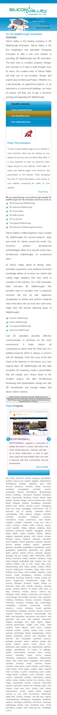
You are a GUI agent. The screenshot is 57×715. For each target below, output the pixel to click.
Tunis (28, 688)
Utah (25, 694)
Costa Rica (38, 522)
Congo (20, 520)
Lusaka (9, 589)
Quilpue (9, 649)
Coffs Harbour (25, 514)
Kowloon (41, 572)
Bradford (37, 495)
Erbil (33, 536)
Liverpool (27, 583)
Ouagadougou (38, 633)
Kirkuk (48, 567)
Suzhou (9, 677)
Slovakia (9, 663)
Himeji (8, 558)
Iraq (49, 561)
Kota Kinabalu (31, 572)
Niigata (48, 622)
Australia (36, 489)
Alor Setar (10, 478)
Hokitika (32, 558)
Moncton (37, 600)
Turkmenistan (11, 691)
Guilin (8, 553)
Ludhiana (38, 586)
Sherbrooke (33, 658)
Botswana (27, 495)
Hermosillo (40, 555)
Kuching (47, 575)
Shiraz (8, 661)
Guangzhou (10, 550)
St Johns (23, 672)
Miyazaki (47, 597)
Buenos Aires (40, 500)
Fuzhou (9, 544)
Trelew (25, 685)
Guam (48, 547)
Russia (38, 655)
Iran (44, 561)
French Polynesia (26, 542)
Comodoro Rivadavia (28, 517)
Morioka (47, 605)
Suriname (40, 674)
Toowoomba (18, 683)
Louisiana (10, 586)
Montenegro (45, 602)
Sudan (48, 672)
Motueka (29, 608)
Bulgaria (16, 503)
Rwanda (48, 655)
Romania (31, 652)
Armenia (29, 486)
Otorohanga (19, 633)
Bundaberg (35, 503)
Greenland (46, 544)
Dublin (22, 533)
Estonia (47, 536)
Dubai (8, 533)
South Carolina (32, 666)
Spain (40, 669)
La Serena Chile (36, 589)
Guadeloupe (39, 547)
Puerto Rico (45, 644)
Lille (49, 580)
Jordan (33, 567)
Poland (9, 636)
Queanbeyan (19, 649)
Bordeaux (17, 495)
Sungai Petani (12, 674)
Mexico (34, 591)
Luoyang (47, 586)
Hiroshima (16, 558)
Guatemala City (36, 550)
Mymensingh (40, 614)
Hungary (14, 561)
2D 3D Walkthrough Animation (24, 34)
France (18, 539)
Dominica (10, 531)
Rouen (29, 655)
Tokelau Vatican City (27, 680)
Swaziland (18, 677)
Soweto (34, 669)
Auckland (10, 489)
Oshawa (9, 633)
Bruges (24, 500)
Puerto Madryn (13, 644)
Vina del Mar (37, 696)
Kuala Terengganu (22, 575)
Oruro (41, 630)
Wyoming (34, 705)
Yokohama (10, 708)
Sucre (41, 672)
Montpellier (10, 605)
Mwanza (18, 614)
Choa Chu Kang (13, 508)
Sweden (27, 677)
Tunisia (35, 688)
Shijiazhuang (45, 658)
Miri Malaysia (45, 594)
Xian (42, 705)
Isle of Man (27, 564)
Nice (27, 622)
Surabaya (24, 674)
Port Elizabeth (39, 636)
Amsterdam (46, 478)
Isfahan (16, 564)
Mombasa (19, 600)
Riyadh (8, 652)
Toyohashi (18, 685)
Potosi (26, 641)
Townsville (46, 683)
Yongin (19, 708)
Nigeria (40, 622)
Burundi (29, 506)
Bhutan (21, 492)
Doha (49, 528)
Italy (43, 564)
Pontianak (18, 636)
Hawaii (25, 555)
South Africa (19, 666)
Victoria (19, 696)
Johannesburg (11, 567)
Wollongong (11, 705)
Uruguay (47, 691)
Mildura (24, 594)
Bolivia (8, 495)
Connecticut (31, 520)
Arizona (9, 486)
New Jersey (30, 616)
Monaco (28, 600)
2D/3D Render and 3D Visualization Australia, (22, 400)
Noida (42, 625)
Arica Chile (45, 484)
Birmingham (31, 492)
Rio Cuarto (32, 649)
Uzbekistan (46, 694)
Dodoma (40, 528)
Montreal (23, 605)
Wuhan (20, 705)
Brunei (30, 500)
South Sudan (23, 669)
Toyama (9, 685)
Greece (36, 544)
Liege (43, 580)
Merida (25, 591)
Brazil (8, 497)
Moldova (9, 600)
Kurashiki (29, 578)
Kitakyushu (18, 569)
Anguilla (34, 481)
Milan (17, 594)
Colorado (9, 517)
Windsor (9, 702)
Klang (36, 569)
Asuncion (47, 486)
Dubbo (15, 533)
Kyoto (8, 580)
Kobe (42, 569)
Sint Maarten (45, 661)
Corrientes (27, 522)
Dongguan (39, 531)
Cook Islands (44, 520)
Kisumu (9, 569)
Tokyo (48, 680)
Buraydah (47, 503)
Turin (41, 688)
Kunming (20, 578)
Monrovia (10, 602)
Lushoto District (20, 589)
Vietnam (27, 696)
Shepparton (21, 658)
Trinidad (37, 685)
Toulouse (36, 683)
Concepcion (11, 520)
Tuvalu (22, 691)
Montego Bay (32, 602)
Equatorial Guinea (22, 536)
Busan (37, 506)
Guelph (48, 550)
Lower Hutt (20, 586)
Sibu (14, 661)
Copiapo (9, 522)
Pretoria (35, 641)
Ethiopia (9, 539)
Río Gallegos (45, 649)
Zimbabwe (46, 708)
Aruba (37, 486)
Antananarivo (45, 481)
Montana (20, 602)
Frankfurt (26, 539)
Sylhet (8, 680)
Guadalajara (28, 547)
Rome (40, 652)
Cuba (32, 525)
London (36, 583)
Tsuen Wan (19, 688)
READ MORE (42, 467)
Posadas (18, 641)
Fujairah (39, 542)
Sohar (29, 663)
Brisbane (27, 497)
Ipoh (32, 561)
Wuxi (27, 705)
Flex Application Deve (21, 122)
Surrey (48, 674)
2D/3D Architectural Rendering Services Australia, (34, 400)
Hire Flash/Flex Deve (21, 116)
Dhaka (24, 528)
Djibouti (32, 528)
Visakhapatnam (12, 699)
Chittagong (46, 506)
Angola (27, 481)
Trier (31, 685)
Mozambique (11, 611)
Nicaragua (18, 622)
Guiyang (38, 553)
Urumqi (9, 694)
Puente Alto (45, 641)
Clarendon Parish (43, 511)
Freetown (36, 539)
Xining (48, 705)
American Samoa (23, 478)
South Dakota (45, 666)
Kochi (48, 569)
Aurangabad (23, 489)
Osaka (48, 630)
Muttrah (9, 614)
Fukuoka (47, 542)
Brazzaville (17, 497)
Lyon (46, 589)
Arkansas (19, 486)
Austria (48, 489)
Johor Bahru (24, 567)
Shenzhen (10, 658)
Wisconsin (37, 702)
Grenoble (18, 547)
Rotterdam (19, 655)
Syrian (15, 680)
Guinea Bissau (26, 553)
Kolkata (9, 572)
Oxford (48, 633)
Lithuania (18, 583)
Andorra (9, 481)
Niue (36, 625)
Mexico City (45, 591)
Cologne (37, 514)
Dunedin (31, 533)
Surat (31, 674)
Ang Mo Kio (18, 481)
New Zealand (34, 619)
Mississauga (11, 597)
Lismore (9, 583)
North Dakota (21, 627)
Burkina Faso (11, 506)
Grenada (9, 547)
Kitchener (29, 569)
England (9, 536)
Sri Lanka (15, 672)
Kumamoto (10, 578)
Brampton (47, 495)
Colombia (47, 514)
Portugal (9, 641)
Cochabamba (11, 514)
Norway (26, 630)
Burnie (21, 506)
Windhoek (47, 699)
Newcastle (46, 619)
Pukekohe (10, 647)
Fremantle (47, 539)
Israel (37, 564)
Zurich (8, 710)
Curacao (39, 525)
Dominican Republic (24, 531)
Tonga (8, 683)
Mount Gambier (43, 608)
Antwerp (22, 484)
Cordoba (17, 522)
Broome (16, 500)
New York (20, 619)
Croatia (25, 525)
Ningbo (29, 625)
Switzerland (38, 677)
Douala (48, 531)
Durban (40, 533)
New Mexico (41, 616)
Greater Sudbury (22, 544)
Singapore (33, 661)
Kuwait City (46, 578)
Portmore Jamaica (42, 638)
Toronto (28, 683)
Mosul (19, 608)
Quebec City (26, 647)
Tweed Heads (34, 691)
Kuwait (37, 578)
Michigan (10, 594)
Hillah (48, 555)
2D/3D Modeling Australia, (42, 398)
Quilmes (47, 647)
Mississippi (23, 597)
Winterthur (27, 702)
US (15, 694)
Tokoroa (41, 680)
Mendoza (16, 591)
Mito (40, 597)
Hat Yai (17, 555)
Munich (39, 611)
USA (19, 694)
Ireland (9, 564)
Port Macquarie (23, 638)
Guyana (47, 553)
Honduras (42, 558)
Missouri (33, 597)
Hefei (32, 555)
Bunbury (25, 503)
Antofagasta (11, 484)
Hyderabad (24, 561)
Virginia (48, 696)
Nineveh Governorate (15, 625)
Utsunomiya (34, 694)
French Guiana (12, 542)
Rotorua (9, 655)
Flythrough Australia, (27, 398)
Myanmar (28, 614)
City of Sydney (24, 511)
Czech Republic (12, 528)
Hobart (25, 558)
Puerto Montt (29, 644)
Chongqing (26, 508)
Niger (33, 622)
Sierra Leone (23, 661)
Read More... (44, 192)
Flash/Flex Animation (21, 104)
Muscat (47, 611)
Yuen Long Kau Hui (32, 708)
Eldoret (48, 533)
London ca (46, 583)
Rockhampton (19, 652)
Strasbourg (33, 672)
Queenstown (37, 647)
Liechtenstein (32, 580)
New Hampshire (17, 616)
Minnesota (33, 594)
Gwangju (9, 555)
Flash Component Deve (22, 110)
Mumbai (31, 611)
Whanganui (25, 699)
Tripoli (43, 685)
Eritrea (40, 536)
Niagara (9, 622)
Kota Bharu (18, 572)
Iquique (38, 561)
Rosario (48, 652)
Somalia (9, 666)
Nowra (33, 630)
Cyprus (48, 525)
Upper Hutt (10, 696)
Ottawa (28, 633)
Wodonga (47, 702)
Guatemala (22, 550)
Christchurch (38, 508)
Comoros (47, 517)
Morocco (9, 608)
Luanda (30, 586)
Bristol (35, 497)
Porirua (28, 636)
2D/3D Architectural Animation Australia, (22, 397)
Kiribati (41, 567)
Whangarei (36, 699)
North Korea (35, 627)
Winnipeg (17, 702)
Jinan (49, 564)
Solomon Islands (43, 663)
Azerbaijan (10, 492)
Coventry (16, 525)
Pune (18, 647)
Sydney (48, 677)
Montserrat (35, 605)
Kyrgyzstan (18, 580)
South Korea (11, 669)
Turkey (48, 688)
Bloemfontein (45, 492)
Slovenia (19, 663)
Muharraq (22, 611)
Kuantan (37, 575)
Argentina (33, 484)
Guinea (15, 553)
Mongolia (47, 600)
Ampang (35, 478)
